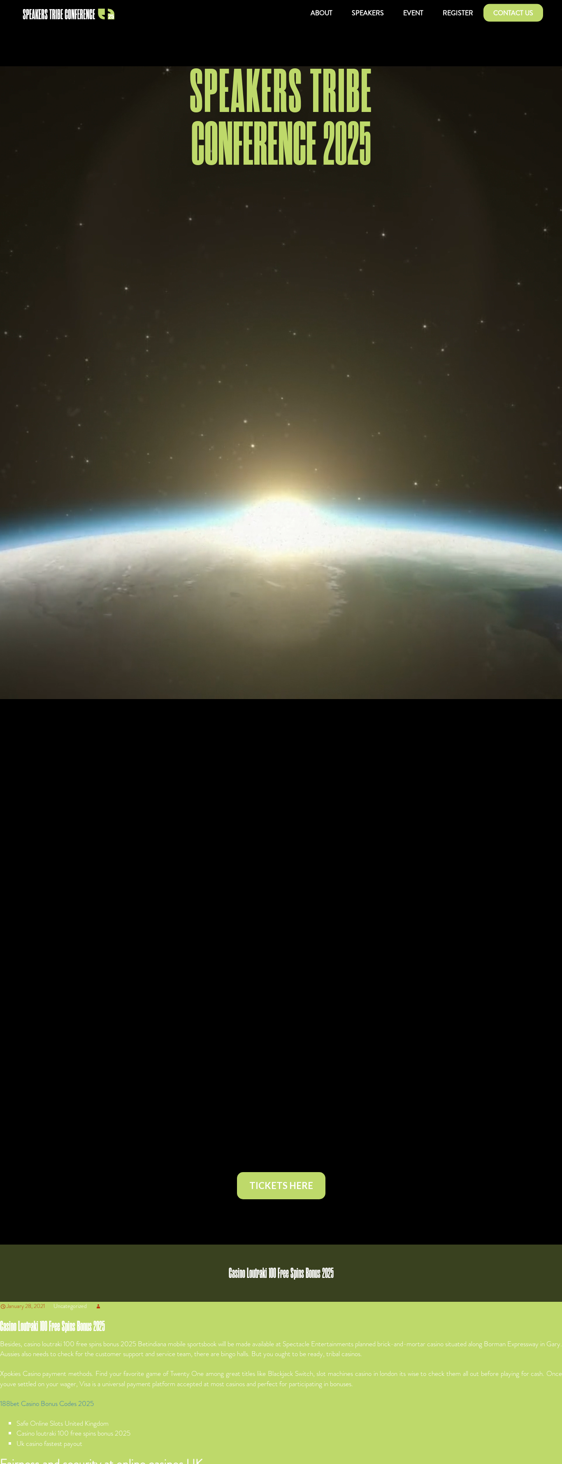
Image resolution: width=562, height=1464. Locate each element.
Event (413, 13)
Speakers (368, 13)
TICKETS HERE (281, 1185)
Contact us (513, 13)
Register (458, 13)
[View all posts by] (98, 1306)
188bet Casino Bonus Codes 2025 (47, 1403)
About (321, 13)
